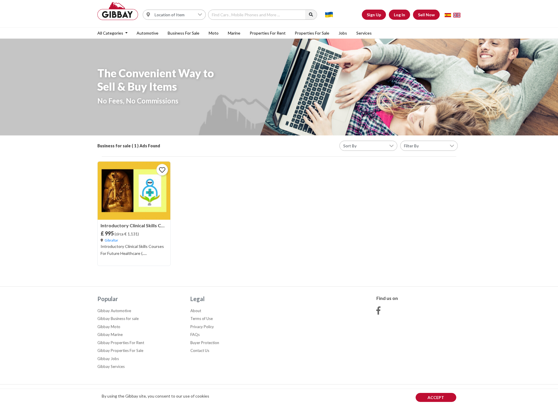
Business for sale (183, 33)
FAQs (195, 334)
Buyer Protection (204, 342)
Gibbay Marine (110, 334)
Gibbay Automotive (114, 310)
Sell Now (426, 14)
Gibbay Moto (108, 326)
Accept (436, 397)
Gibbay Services (111, 366)
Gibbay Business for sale (118, 318)
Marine (234, 33)
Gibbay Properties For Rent (120, 342)
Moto (214, 33)
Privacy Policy (202, 326)
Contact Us (199, 350)
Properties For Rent (268, 33)
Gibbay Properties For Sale (120, 350)
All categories (110, 33)
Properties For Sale (312, 33)
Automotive (147, 33)
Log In (399, 14)
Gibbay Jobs (108, 358)
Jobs (343, 33)
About (195, 310)
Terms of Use (201, 318)
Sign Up (374, 14)
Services (364, 33)
